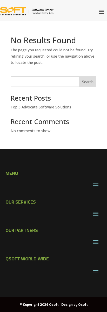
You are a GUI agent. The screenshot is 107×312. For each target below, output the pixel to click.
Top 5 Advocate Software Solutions (41, 107)
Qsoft (83, 304)
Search (87, 81)
